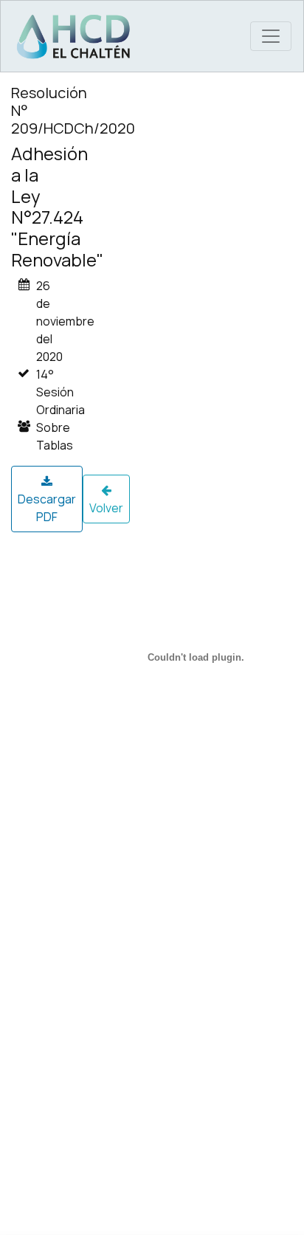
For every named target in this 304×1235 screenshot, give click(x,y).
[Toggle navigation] (270, 36)
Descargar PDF (47, 508)
